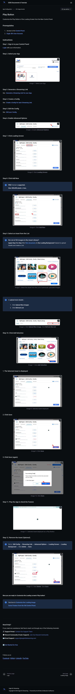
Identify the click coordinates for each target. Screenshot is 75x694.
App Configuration (7, 9)
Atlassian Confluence (48, 690)
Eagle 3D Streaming (14, 688)
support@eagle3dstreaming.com (25, 638)
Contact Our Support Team (23, 631)
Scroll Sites (39, 690)
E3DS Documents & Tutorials (17, 3)
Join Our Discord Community (39, 635)
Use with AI (66, 9)
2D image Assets (20, 9)
